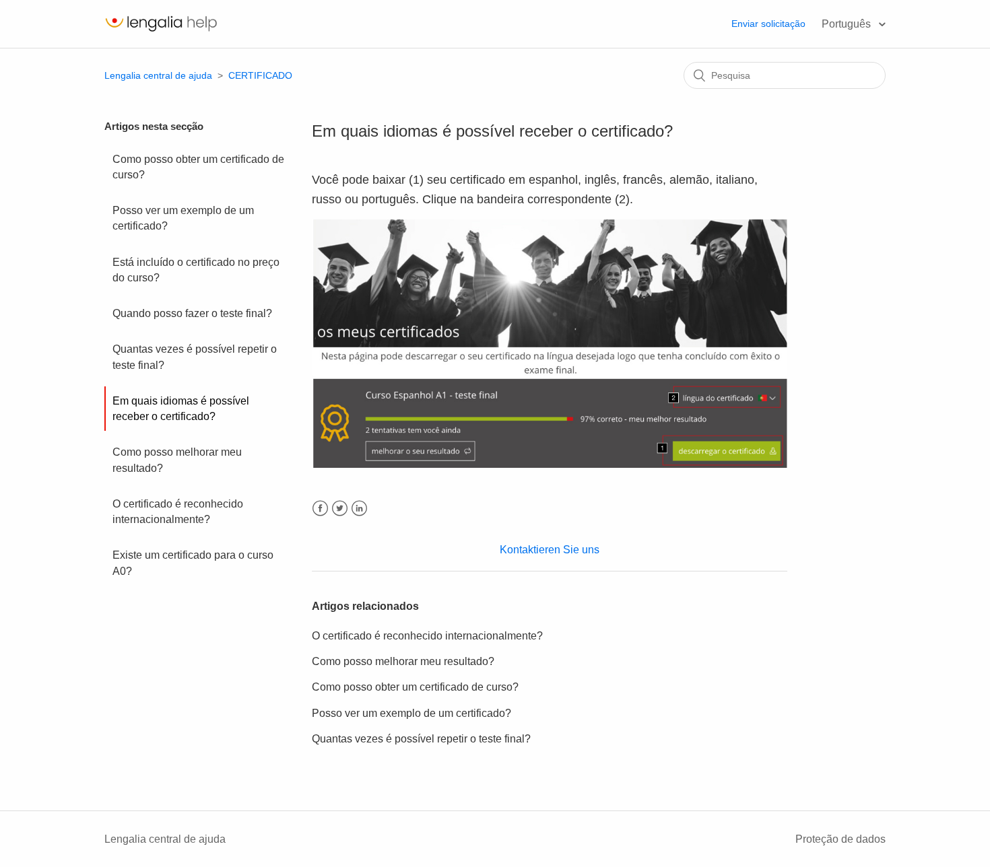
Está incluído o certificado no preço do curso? (195, 269)
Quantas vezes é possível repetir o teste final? (194, 356)
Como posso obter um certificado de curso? (198, 166)
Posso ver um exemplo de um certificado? (183, 218)
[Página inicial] (161, 30)
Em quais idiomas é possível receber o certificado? (180, 408)
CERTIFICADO (260, 75)
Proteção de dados (840, 839)
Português (847, 24)
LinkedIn (359, 508)
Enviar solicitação (768, 23)
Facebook (320, 508)
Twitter (339, 508)
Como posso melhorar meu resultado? (177, 459)
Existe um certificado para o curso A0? (192, 562)
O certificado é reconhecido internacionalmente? (177, 511)
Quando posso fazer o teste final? (192, 313)
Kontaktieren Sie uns (549, 549)
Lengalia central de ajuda (158, 75)
